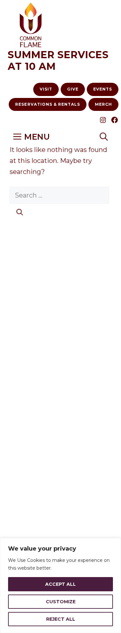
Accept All (60, 584)
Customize (61, 602)
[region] (60, 585)
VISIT (46, 89)
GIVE (72, 89)
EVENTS (102, 89)
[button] (103, 137)
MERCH (103, 104)
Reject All (60, 619)
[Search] (20, 212)
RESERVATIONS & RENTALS (47, 104)
